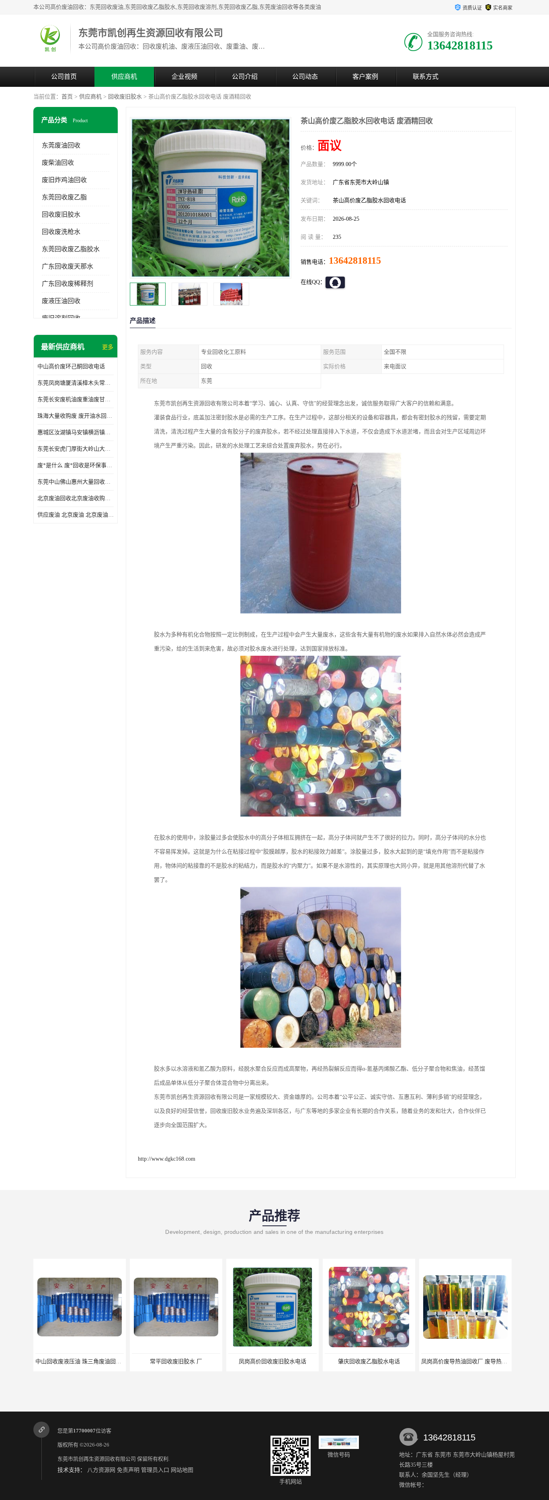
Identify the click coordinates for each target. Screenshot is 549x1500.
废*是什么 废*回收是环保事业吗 (75, 465)
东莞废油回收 (61, 145)
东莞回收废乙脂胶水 (71, 249)
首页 (67, 97)
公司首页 (64, 76)
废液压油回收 (61, 301)
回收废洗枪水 (61, 231)
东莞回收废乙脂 (64, 197)
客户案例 (365, 76)
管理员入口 (155, 1470)
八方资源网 (101, 1470)
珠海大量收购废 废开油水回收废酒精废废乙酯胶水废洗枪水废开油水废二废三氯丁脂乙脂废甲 (75, 416)
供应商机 (124, 76)
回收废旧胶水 (125, 97)
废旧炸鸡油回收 (64, 179)
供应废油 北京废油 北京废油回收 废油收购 (75, 515)
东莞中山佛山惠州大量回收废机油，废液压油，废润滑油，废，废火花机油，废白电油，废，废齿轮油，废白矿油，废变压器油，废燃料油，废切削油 (75, 482)
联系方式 (425, 76)
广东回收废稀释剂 (67, 283)
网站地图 (182, 1470)
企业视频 (184, 76)
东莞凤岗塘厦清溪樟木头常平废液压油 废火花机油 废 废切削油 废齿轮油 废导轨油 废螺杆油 (75, 383)
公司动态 (305, 76)
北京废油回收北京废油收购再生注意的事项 (75, 498)
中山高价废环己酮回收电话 (71, 366)
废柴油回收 (58, 162)
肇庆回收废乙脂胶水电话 (369, 1361)
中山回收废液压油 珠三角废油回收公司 (84, 1361)
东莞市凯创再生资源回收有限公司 (96, 1459)
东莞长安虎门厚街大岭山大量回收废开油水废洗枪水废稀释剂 (75, 449)
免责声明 (128, 1470)
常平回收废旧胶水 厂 (176, 1361)
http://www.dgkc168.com (166, 1159)
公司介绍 (245, 76)
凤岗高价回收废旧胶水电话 (272, 1361)
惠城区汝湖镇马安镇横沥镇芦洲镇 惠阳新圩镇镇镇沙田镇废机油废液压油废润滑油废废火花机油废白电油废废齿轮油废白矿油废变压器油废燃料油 (75, 432)
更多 (107, 347)
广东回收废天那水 (67, 266)
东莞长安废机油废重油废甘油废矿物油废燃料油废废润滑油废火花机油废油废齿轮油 (75, 399)
